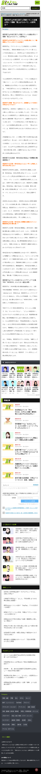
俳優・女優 (5, 698)
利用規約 (35, 485)
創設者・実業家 (16, 720)
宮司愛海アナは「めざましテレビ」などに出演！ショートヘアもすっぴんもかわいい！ (26, 426)
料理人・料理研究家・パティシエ (29, 711)
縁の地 (19, 724)
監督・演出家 (31, 707)
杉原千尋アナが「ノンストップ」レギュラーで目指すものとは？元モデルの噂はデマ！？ (26, 452)
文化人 (29, 720)
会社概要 (11, 753)
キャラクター (5, 720)
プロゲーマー (5, 715)
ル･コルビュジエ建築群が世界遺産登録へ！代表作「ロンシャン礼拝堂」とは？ (21, 508)
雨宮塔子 (6, 29)
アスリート (26, 702)
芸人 (16, 698)
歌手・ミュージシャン (8, 702)
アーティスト (22, 707)
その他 (25, 724)
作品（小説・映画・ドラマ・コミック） (22, 715)
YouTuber (18, 702)
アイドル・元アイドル (8, 729)
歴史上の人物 (5, 724)
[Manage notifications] (36, 769)
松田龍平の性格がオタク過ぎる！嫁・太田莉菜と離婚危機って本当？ (21, 512)
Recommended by (31, 394)
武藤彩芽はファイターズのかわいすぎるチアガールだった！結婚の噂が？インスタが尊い (26, 466)
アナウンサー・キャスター (19, 13)
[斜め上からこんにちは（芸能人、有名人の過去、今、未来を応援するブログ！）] (9, 2)
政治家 (24, 720)
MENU (37, 2)
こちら (5, 763)
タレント (28, 698)
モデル (21, 698)
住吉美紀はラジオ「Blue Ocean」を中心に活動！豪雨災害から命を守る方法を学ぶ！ (25, 412)
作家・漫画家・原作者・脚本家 (10, 711)
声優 (12, 698)
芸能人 (13, 724)
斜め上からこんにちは (6, 13)
